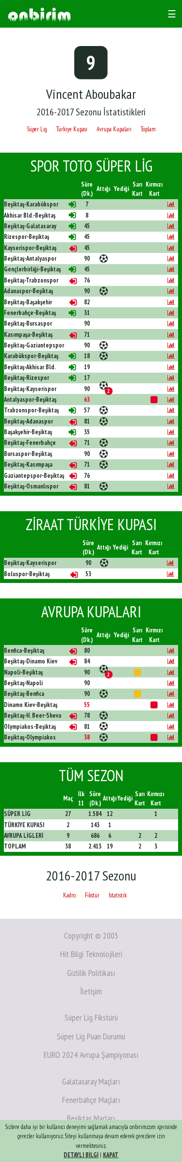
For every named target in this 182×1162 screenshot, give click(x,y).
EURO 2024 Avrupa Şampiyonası (91, 1054)
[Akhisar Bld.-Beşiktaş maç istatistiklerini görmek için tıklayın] (171, 215)
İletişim (91, 991)
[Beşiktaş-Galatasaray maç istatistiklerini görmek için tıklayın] (171, 226)
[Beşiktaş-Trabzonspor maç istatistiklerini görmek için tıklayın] (171, 280)
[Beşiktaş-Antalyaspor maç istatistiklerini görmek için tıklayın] (171, 258)
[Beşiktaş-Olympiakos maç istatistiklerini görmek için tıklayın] (171, 737)
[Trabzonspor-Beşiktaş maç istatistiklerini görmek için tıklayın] (171, 410)
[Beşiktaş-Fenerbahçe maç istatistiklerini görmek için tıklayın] (171, 443)
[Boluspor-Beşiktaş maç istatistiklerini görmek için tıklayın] (170, 574)
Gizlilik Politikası (91, 972)
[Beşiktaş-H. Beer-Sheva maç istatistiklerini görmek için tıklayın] (171, 715)
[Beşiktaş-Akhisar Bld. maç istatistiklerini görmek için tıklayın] (171, 367)
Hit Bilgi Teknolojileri (91, 953)
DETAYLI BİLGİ (81, 1155)
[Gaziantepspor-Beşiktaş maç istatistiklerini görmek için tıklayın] (171, 475)
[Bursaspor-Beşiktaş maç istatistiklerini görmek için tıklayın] (171, 454)
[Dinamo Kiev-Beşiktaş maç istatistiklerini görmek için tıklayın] (171, 705)
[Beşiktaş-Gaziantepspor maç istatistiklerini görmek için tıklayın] (171, 345)
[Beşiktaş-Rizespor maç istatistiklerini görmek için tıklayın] (171, 378)
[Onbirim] (39, 14)
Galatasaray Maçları (91, 1081)
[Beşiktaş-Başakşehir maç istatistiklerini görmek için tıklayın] (171, 302)
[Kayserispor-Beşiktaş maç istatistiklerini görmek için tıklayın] (171, 248)
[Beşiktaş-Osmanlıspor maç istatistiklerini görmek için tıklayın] (171, 486)
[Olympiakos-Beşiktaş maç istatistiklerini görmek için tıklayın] (171, 726)
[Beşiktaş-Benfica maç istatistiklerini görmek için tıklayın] (171, 694)
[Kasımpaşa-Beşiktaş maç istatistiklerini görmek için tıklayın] (171, 334)
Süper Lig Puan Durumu (91, 1036)
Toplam (148, 129)
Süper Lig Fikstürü (91, 1017)
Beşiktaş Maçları (91, 1118)
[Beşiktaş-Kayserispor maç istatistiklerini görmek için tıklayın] (171, 389)
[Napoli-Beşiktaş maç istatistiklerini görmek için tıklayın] (171, 672)
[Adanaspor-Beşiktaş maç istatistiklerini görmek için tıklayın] (171, 291)
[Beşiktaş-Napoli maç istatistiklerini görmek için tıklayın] (171, 683)
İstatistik (118, 895)
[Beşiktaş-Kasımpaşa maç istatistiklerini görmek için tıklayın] (171, 464)
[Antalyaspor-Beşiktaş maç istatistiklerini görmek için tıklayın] (171, 399)
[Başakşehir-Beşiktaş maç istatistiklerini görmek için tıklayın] (171, 432)
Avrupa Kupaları (114, 129)
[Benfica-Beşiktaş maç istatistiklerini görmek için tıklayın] (171, 650)
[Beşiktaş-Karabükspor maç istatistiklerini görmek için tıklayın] (171, 204)
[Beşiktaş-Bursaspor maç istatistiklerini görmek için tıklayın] (171, 323)
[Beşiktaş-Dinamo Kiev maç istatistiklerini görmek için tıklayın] (171, 661)
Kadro (69, 895)
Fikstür (92, 895)
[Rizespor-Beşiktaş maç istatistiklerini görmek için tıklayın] (171, 237)
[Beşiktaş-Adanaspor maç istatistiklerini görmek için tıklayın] (171, 421)
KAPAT (110, 1155)
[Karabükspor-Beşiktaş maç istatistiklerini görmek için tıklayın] (171, 356)
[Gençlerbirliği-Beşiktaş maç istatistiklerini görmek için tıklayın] (171, 269)
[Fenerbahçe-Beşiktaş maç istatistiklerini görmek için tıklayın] (171, 313)
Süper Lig (37, 129)
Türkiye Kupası (71, 129)
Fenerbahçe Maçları (91, 1099)
